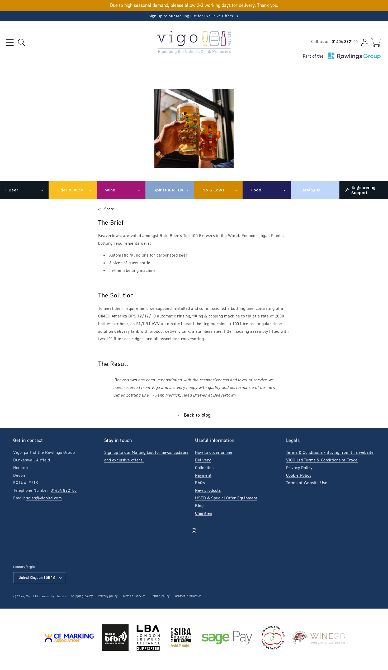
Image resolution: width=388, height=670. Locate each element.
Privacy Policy (299, 467)
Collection (204, 467)
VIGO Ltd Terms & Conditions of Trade (322, 460)
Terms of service (134, 596)
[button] (10, 42)
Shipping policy (82, 596)
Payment (203, 475)
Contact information (188, 596)
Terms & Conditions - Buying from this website (330, 452)
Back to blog (197, 415)
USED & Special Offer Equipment (226, 498)
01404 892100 (345, 41)
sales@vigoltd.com (44, 498)
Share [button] (109, 208)
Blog (199, 505)
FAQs (200, 482)
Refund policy (160, 596)
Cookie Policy (298, 475)
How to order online (213, 452)
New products (208, 490)
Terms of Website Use (307, 482)
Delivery (203, 460)
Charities (203, 513)
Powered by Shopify (52, 596)
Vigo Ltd (32, 596)
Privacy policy (107, 596)
